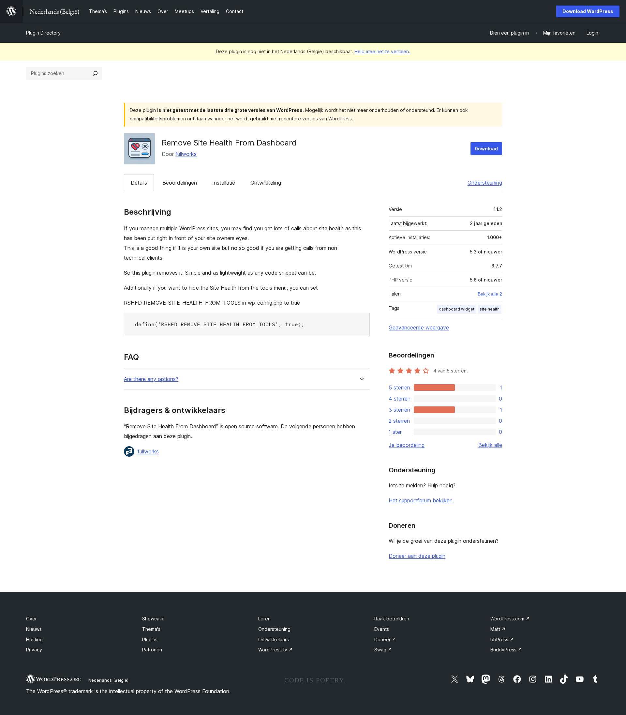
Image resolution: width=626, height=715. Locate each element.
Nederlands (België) (108, 680)
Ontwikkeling (265, 182)
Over (31, 618)
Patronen (152, 649)
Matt (498, 629)
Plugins (149, 639)
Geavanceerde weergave (419, 327)
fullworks (186, 154)
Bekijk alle (490, 445)
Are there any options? (151, 379)
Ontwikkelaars (273, 639)
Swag (383, 649)
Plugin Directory (43, 33)
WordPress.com (510, 618)
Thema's (151, 629)
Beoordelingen (179, 182)
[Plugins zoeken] (95, 73)
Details (139, 182)
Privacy (34, 649)
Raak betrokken (391, 618)
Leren (264, 618)
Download (486, 148)
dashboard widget (456, 309)
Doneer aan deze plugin (417, 556)
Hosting (34, 639)
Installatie (223, 182)
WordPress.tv (275, 649)
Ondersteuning (485, 182)
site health (489, 309)
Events (381, 629)
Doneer (385, 639)
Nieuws (34, 629)
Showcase (153, 618)
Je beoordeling (407, 445)
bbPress (502, 639)
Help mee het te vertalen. (382, 51)
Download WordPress (587, 11)
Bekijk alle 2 (490, 294)
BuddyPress (506, 649)
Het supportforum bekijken (421, 500)
